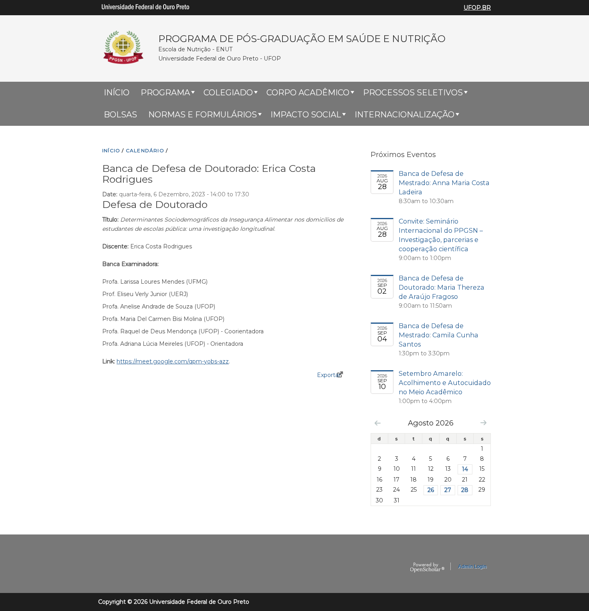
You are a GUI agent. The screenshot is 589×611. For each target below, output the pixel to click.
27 (447, 490)
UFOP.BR (477, 7)
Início (116, 92)
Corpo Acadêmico (307, 92)
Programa (165, 92)
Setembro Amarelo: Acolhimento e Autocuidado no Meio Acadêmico (445, 382)
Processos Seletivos (413, 92)
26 (431, 490)
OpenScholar (427, 568)
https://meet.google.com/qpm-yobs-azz (173, 361)
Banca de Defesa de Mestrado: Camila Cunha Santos (438, 335)
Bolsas (120, 114)
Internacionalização (404, 114)
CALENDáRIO (145, 150)
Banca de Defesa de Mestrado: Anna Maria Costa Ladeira (444, 182)
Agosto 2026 (431, 422)
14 (465, 469)
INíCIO (111, 150)
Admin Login (472, 566)
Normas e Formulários (202, 114)
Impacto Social (305, 114)
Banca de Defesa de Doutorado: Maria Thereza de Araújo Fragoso (441, 287)
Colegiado (228, 92)
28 (464, 490)
